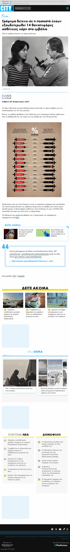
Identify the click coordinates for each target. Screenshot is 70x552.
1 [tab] (4, 355)
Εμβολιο (6, 89)
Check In (57, 1)
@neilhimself (28, 254)
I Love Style (49, 1)
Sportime (27, 1)
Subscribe (65, 539)
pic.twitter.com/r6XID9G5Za (28, 257)
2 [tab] (7, 355)
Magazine (63, 1)
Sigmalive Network (5, 2)
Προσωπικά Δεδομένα (47, 536)
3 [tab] (10, 355)
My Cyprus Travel (23, 3)
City (43, 1)
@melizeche (15, 254)
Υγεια (5, 17)
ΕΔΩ (17, 218)
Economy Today (36, 1)
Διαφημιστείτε (63, 536)
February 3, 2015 (45, 261)
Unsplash (21, 276)
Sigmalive (14, 1)
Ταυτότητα (21, 536)
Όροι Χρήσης (10, 536)
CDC (14, 276)
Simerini (21, 1)
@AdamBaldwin (41, 254)
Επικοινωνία (32, 536)
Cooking (14, 3)
